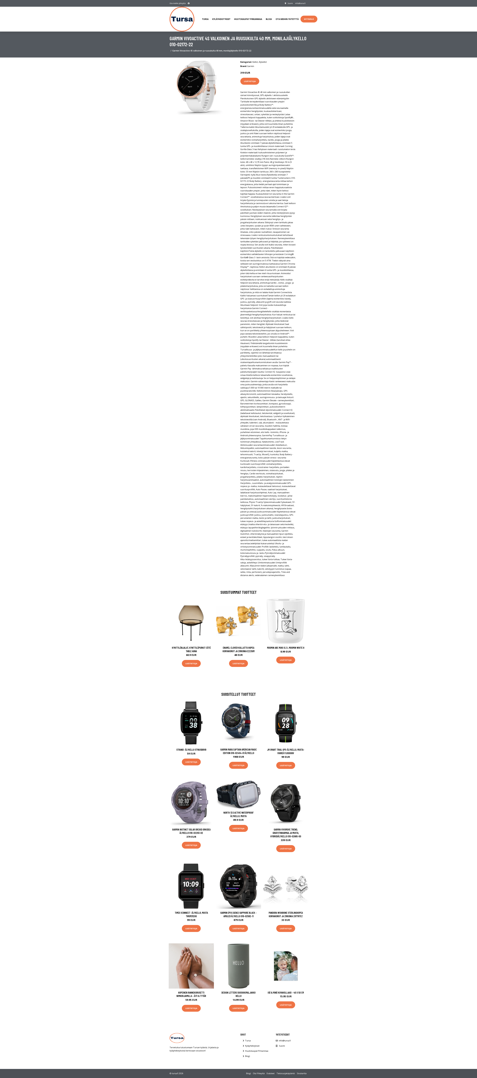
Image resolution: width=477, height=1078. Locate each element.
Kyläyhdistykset (221, 19)
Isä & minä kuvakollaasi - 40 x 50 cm (286, 992)
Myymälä (309, 19)
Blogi (269, 19)
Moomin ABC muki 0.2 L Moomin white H (285, 647)
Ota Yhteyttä (259, 1073)
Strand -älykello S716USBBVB (191, 749)
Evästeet (271, 1073)
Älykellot (263, 62)
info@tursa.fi (300, 3)
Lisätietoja (250, 81)
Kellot (255, 62)
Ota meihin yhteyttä (287, 19)
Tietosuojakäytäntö (286, 1073)
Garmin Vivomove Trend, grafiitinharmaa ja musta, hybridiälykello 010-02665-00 (285, 833)
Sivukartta (301, 1073)
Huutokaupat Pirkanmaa (248, 19)
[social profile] (189, 3)
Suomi (290, 3)
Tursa (205, 19)
